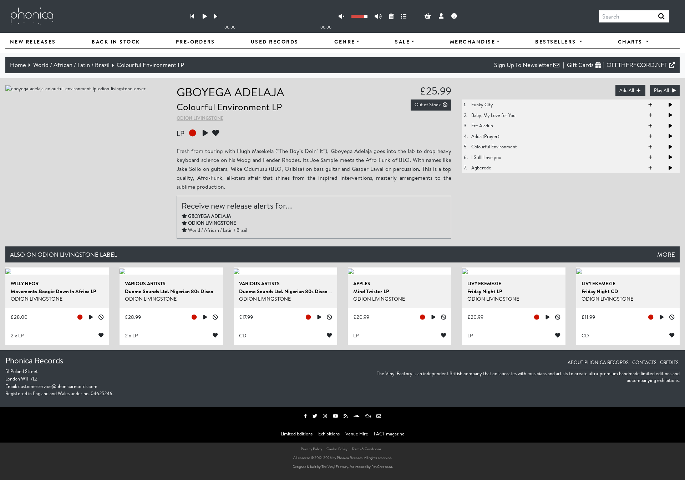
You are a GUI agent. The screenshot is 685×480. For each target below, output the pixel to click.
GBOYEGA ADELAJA (230, 92)
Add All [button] (626, 90)
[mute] (341, 16)
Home (18, 65)
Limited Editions (297, 433)
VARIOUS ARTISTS (145, 283)
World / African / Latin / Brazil (71, 65)
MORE (666, 254)
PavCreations (381, 466)
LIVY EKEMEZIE (484, 283)
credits (669, 362)
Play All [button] (661, 90)
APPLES (361, 283)
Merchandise (473, 41)
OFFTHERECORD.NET (638, 65)
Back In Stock (116, 41)
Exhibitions (329, 433)
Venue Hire (356, 433)
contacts (644, 362)
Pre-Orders (195, 41)
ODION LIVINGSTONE (200, 118)
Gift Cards (581, 65)
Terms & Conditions (366, 448)
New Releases (33, 41)
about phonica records (598, 362)
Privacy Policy (311, 448)
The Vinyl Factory (334, 466)
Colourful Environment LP (150, 65)
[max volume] (378, 16)
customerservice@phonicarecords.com (57, 386)
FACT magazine (389, 433)
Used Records (275, 41)
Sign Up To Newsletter (523, 65)
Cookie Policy (336, 448)
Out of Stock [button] (428, 104)
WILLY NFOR (25, 283)
